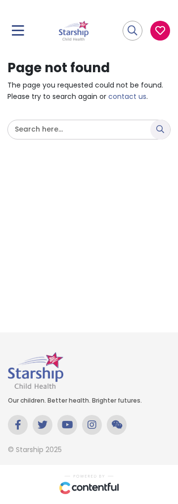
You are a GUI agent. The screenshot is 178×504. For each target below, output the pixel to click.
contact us (127, 96)
